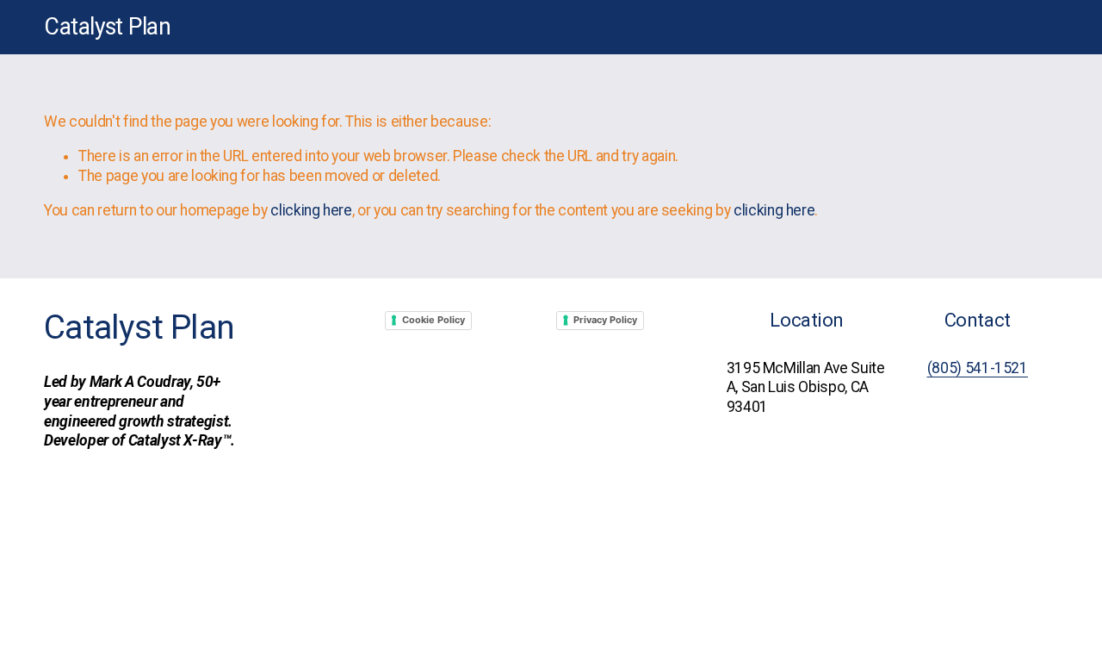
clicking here (310, 210)
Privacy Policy (605, 320)
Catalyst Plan (107, 27)
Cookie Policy (433, 320)
